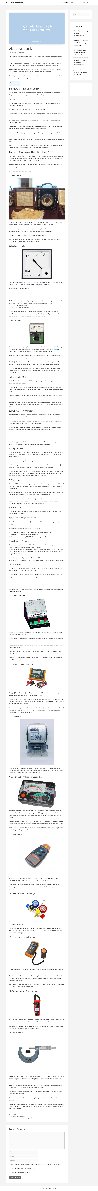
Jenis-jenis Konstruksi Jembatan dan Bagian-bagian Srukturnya (80, 72)
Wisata (77, 2)
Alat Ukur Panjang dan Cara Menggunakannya (23, 1118)
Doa (72, 2)
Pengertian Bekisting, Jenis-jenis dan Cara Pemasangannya (80, 62)
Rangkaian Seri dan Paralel (18, 1116)
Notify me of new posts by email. (20, 1172)
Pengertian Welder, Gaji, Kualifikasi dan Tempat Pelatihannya (81, 43)
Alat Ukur (13, 1114)
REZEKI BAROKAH (14, 2)
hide (17, 83)
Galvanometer (54, 349)
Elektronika (85, 2)
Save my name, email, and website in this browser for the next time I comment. (35, 1164)
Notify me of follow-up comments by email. (23, 1168)
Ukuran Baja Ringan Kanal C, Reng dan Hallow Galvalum (80, 52)
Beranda (65, 2)
